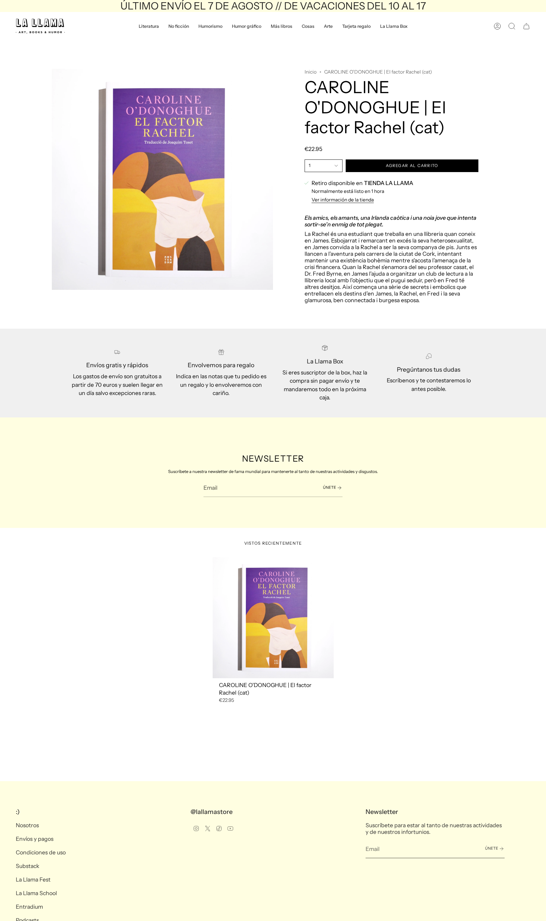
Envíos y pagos (34, 838)
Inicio (311, 72)
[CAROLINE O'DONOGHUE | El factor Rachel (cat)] (273, 617)
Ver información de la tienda (343, 200)
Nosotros (27, 825)
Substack (27, 866)
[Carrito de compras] (526, 26)
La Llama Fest (33, 879)
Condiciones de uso (41, 852)
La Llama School (36, 893)
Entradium (29, 906)
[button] (149, 26)
